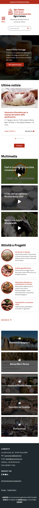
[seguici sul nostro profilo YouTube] (5, 474)
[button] (36, 57)
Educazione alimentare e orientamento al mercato (23, 283)
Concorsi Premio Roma (19, 385)
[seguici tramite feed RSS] (7, 474)
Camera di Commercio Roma (19, 2)
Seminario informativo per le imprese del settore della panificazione (16, 114)
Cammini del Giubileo (19, 407)
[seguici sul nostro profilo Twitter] (3, 474)
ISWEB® (19, 502)
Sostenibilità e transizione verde (24, 303)
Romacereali (19, 428)
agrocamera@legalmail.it (13, 455)
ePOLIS (5, 499)
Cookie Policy (11, 490)
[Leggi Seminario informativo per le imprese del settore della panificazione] (19, 98)
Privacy (3, 490)
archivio (5, 320)
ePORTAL (5, 497)
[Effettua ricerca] (28, 28)
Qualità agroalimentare (23, 268)
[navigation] (3, 19)
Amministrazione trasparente (11, 481)
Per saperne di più (15, 64)
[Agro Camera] (19, 12)
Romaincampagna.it (19, 342)
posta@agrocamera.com (14, 459)
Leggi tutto (9, 131)
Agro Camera (20, 16)
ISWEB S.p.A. (22, 499)
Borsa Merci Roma (19, 364)
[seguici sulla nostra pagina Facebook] (1, 474)
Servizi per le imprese (22, 252)
